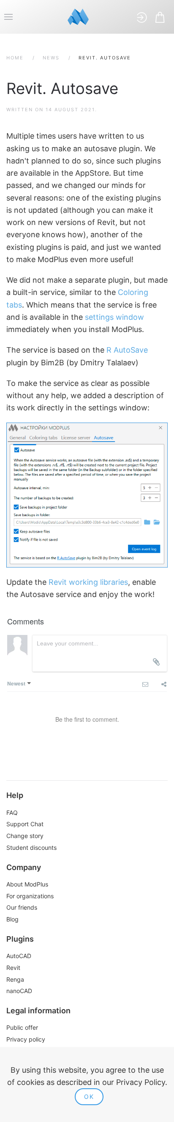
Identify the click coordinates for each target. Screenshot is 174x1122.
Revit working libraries (88, 582)
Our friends (21, 907)
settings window (114, 317)
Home (15, 58)
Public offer (22, 1027)
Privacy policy (25, 1039)
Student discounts (31, 847)
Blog (12, 919)
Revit (13, 967)
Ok (89, 1096)
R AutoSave (127, 349)
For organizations (30, 896)
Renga (15, 979)
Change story (25, 835)
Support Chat (25, 823)
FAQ (12, 812)
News (51, 58)
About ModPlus (27, 884)
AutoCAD (18, 955)
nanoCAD (19, 990)
